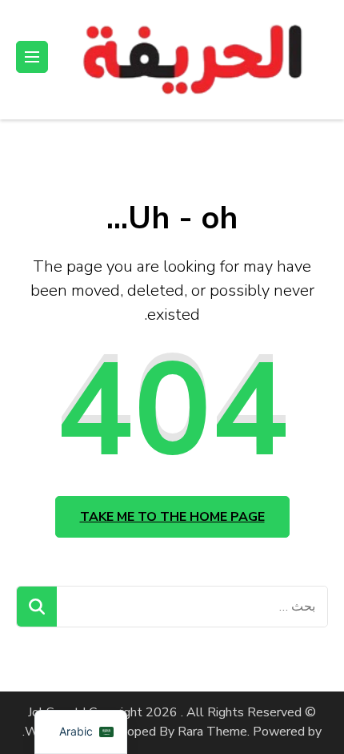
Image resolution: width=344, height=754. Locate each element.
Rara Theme (212, 731)
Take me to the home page (172, 517)
